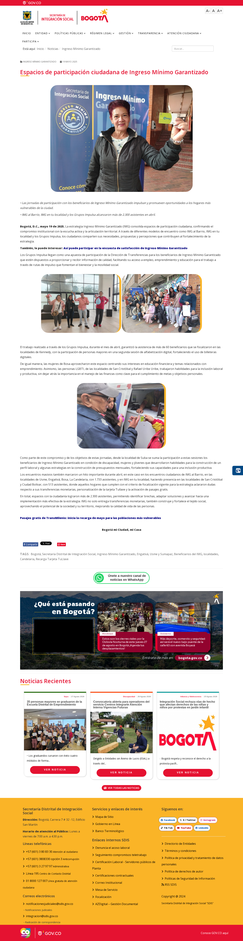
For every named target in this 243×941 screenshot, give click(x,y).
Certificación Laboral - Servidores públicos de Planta (123, 865)
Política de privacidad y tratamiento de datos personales (192, 861)
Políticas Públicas (69, 33)
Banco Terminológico (109, 831)
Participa (29, 41)
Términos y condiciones (180, 851)
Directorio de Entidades (180, 844)
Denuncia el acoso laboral (112, 848)
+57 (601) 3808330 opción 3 (52, 859)
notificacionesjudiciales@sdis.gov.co (49, 904)
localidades (211, 554)
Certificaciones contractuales (114, 875)
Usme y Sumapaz (161, 554)
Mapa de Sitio (104, 817)
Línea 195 (48, 874)
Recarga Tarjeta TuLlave (52, 559)
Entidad (41, 33)
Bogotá (36, 554)
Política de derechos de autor (184, 871)
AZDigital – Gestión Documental (116, 904)
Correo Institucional (108, 883)
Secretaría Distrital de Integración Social (69, 554)
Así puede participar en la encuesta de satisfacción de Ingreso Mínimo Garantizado (125, 248)
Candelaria (27, 559)
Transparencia (149, 33)
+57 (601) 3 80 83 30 (52, 852)
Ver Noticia (55, 769)
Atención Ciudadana (183, 33)
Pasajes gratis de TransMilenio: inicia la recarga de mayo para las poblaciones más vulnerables (90, 518)
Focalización (103, 897)
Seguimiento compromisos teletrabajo (121, 855)
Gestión (125, 33)
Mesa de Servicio (106, 890)
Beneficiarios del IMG (188, 554)
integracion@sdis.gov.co (42, 916)
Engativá (142, 554)
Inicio (26, 33)
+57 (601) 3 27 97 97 (47, 866)
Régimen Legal (101, 33)
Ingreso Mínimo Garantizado (81, 49)
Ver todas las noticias (123, 788)
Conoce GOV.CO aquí (214, 933)
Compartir (30, 544)
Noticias (52, 49)
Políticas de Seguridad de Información (190, 878)
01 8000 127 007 (50, 884)
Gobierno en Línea (107, 824)
